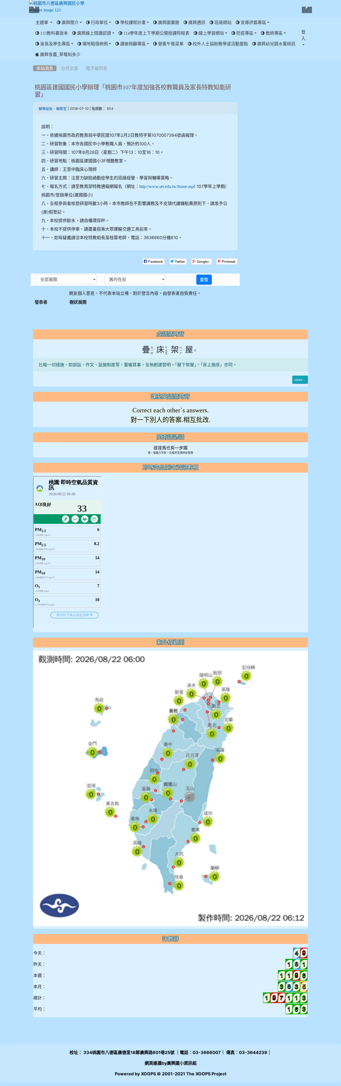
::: (34, 61)
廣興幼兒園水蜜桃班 (275, 44)
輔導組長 (45, 108)
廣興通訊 (196, 22)
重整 (204, 279)
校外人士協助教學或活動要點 (220, 44)
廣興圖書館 (168, 22)
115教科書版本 (53, 33)
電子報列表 (96, 68)
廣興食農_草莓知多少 (59, 54)
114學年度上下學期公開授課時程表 (155, 33)
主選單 (42, 22)
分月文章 (69, 68)
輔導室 (61, 108)
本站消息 (44, 68)
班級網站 (222, 22)
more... (300, 379)
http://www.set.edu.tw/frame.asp (166, 186)
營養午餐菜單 (170, 44)
